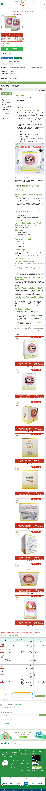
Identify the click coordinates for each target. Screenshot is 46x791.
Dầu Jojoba (12, 69)
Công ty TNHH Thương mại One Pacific (18, 652)
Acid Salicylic (40, 271)
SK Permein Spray (6, 674)
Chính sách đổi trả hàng (14, 762)
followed (14, 754)
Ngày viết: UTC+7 (10, 86)
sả (35, 184)
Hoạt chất (27, 774)
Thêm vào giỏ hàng (8, 58)
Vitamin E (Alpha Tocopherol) (32, 684)
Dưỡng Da (31, 11)
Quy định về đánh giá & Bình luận (15, 767)
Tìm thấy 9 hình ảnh (20, 334)
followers (6, 754)
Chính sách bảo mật (14, 760)
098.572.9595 (16, 1)
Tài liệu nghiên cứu (28, 764)
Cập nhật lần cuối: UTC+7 (11, 85)
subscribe (14, 752)
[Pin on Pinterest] (43, 90)
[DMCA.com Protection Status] (37, 767)
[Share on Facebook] (39, 90)
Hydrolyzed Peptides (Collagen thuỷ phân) (25, 67)
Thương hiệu (28, 771)
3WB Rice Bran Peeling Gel (6, 667)
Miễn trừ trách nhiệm (14, 764)
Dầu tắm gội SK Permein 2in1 (6, 682)
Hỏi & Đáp (8, 82)
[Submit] (2, 7)
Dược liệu (28, 768)
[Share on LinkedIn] (44, 90)
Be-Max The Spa (6, 646)
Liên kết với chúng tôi (6, 750)
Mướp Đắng (18, 273)
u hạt (19, 105)
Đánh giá (15, 82)
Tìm (44, 701)
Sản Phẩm (21, 11)
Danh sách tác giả (23, 769)
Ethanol (31, 667)
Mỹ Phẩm (26, 11)
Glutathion (31, 649)
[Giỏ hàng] (44, 4)
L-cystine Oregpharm (7, 660)
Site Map (12, 768)
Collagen (18, 102)
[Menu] (2, 4)
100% (32, 692)
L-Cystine (31, 660)
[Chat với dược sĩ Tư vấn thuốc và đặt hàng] (7, 50)
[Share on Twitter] (41, 90)
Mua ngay (19, 58)
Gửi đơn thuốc (22, 762)
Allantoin (31, 665)
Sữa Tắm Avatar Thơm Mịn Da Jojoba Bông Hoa (26, 267)
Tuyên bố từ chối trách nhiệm (34, 632)
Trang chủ (16, 11)
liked (5, 752)
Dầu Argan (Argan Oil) (38, 67)
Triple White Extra (6, 652)
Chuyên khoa (22, 767)
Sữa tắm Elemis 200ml (27, 257)
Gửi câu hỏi (42, 715)
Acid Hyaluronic (13, 67)
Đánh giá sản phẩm (40, 695)
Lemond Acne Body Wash (21, 271)
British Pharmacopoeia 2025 (37, 770)
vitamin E (16, 283)
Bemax (11, 73)
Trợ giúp (22, 764)
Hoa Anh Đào (29, 268)
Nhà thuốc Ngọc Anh (26, 785)
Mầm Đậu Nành (18, 69)
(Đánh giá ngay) (17, 61)
